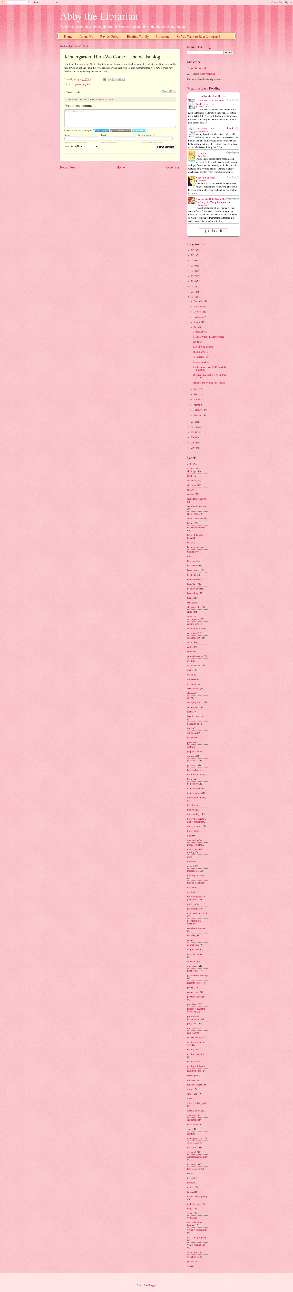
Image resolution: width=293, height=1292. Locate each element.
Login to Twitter (138, 130)
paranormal (192, 970)
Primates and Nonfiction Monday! (209, 382)
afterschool (192, 485)
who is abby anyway (196, 1237)
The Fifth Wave (200, 351)
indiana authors (194, 793)
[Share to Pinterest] (123, 79)
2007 (193, 447)
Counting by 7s (200, 331)
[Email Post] (103, 79)
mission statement (195, 882)
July (196, 327)
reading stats (193, 1061)
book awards (193, 570)
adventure (192, 480)
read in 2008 (193, 1032)
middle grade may (195, 875)
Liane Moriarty (203, 131)
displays (191, 679)
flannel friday (193, 723)
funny (190, 728)
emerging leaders (195, 702)
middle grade (193, 870)
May (196, 394)
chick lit (191, 611)
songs (189, 1128)
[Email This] (110, 79)
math (189, 856)
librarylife (192, 830)
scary (189, 1089)
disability (191, 674)
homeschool (193, 783)
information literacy (196, 797)
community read (195, 628)
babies (190, 522)
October (198, 311)
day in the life (193, 665)
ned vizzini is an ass (196, 928)
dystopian (191, 683)
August (197, 322)
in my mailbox (194, 788)
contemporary (193, 637)
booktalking (193, 593)
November (199, 306)
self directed (193, 1119)
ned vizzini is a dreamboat (194, 922)
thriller (190, 1182)
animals (190, 494)
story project (193, 1142)
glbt (189, 746)
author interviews (195, 518)
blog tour (191, 561)
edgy (189, 697)
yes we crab (192, 1261)
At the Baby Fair (201, 356)
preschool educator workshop (196, 1010)
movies (190, 887)
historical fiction (195, 774)
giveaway (191, 742)
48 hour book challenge (193, 470)
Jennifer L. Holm (203, 106)
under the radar (194, 1204)
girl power (192, 737)
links (189, 835)
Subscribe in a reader (198, 68)
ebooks (190, 693)
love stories (192, 840)
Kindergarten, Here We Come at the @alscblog (209, 368)
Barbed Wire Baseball (203, 346)
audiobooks (192, 513)
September (199, 316)
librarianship (193, 814)
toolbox (190, 1187)
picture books (193, 982)
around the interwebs (197, 498)
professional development (193, 1017)
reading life (192, 1049)
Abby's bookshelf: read (213, 96)
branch (190, 597)
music (190, 892)
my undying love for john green (196, 898)
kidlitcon (191, 809)
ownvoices (192, 966)
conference (192, 633)
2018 (193, 270)
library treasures (194, 826)
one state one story (195, 954)
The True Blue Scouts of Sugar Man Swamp (209, 376)
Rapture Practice (201, 361)
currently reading (195, 656)
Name (67, 135)
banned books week (196, 527)
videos (190, 1213)
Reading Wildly (138, 36)
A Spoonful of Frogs (205, 177)
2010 (193, 432)
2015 (193, 286)
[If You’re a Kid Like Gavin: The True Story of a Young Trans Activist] (192, 203)
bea (188, 542)
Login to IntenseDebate (101, 130)
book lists (191, 584)
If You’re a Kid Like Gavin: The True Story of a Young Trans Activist (213, 200)
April (196, 399)
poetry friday (193, 992)
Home (68, 36)
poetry (190, 987)
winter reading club (196, 1244)
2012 (193, 421)
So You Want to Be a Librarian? (198, 36)
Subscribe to (70, 146)
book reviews (193, 588)
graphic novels (194, 751)
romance (191, 1080)
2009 (193, 437)
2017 (193, 276)
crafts (189, 646)
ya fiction (191, 1256)
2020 (193, 260)
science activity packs (197, 1103)
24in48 (190, 463)
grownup (191, 756)
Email (104, 135)
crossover (191, 651)
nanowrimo (192, 908)
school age (192, 1093)
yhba (189, 1266)
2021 (193, 255)
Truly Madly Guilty (205, 128)
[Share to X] (116, 79)
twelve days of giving (197, 1196)
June (196, 389)
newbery (191, 935)
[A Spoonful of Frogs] (192, 186)
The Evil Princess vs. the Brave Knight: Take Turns (210, 102)
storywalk (192, 1152)
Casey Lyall (202, 180)
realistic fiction (194, 1070)
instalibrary (192, 805)
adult (189, 475)
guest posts (192, 760)
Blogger (152, 1285)
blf (188, 556)
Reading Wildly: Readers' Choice (208, 336)
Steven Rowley (203, 156)
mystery (191, 904)
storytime (86, 84)
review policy (193, 1075)
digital (190, 670)
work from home (195, 1252)
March (197, 404)
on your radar (193, 949)
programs (76, 84)
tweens (190, 1191)
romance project (194, 1084)
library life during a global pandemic (196, 820)
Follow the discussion (173, 91)
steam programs (194, 1138)
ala (188, 489)
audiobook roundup (196, 506)
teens (189, 1173)
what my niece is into (197, 1229)
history (190, 779)
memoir (191, 866)
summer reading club (197, 1156)
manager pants (194, 844)
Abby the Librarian (99, 15)
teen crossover (194, 1168)
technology (192, 1164)
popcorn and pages (196, 996)
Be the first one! (105, 99)
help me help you (195, 769)
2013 (193, 296)
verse (189, 1208)
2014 (193, 291)
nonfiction (192, 944)
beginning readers (195, 547)
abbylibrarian (208, 73)
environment (193, 707)
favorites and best (195, 716)
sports (190, 1133)
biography (192, 551)
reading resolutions (196, 1054)
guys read (191, 765)
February (198, 409)
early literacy (193, 688)
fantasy (190, 711)
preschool (191, 1004)
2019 (193, 265)
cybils (190, 660)
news (189, 940)
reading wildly (194, 1066)
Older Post (173, 167)
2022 (193, 250)
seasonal (191, 1115)
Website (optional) (146, 135)
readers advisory (195, 1037)
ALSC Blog (95, 64)
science (190, 1098)
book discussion (194, 579)
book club (192, 574)
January (198, 415)
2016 (193, 281)
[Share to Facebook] (119, 79)
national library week (197, 913)
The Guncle (201, 153)
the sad (190, 1178)
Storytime (163, 36)
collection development (193, 618)
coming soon (193, 623)
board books (193, 565)
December (199, 301)
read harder (192, 1028)
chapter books (193, 607)
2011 (193, 427)
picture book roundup (197, 975)
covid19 (191, 642)
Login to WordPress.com (120, 130)
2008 (193, 442)
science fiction (194, 1110)
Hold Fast (197, 341)
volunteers (192, 1217)
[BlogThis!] (113, 79)
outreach (191, 961)
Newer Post (67, 167)
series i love (192, 1124)
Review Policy (110, 36)
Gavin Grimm (202, 205)
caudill (190, 602)
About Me (86, 36)
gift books (192, 732)
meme (190, 861)
